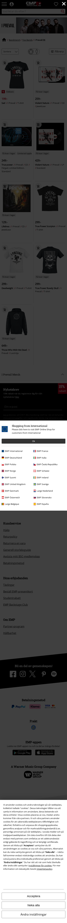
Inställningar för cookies (40, 865)
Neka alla (33, 905)
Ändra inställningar (33, 914)
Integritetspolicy (44, 868)
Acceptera (33, 896)
